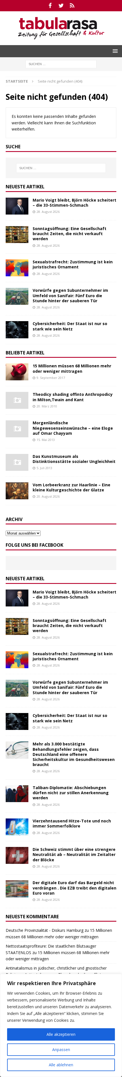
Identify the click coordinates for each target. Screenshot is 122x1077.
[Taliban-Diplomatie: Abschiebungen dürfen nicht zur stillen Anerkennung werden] (17, 793)
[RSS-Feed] (72, 5)
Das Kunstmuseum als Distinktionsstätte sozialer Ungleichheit (74, 459)
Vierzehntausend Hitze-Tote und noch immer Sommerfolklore (72, 823)
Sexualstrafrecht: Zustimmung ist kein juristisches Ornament (73, 264)
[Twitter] (61, 5)
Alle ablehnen (61, 1064)
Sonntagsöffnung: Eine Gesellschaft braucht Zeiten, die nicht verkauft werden (69, 233)
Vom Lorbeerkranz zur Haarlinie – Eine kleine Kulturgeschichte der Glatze (71, 487)
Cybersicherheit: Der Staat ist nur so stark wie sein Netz (70, 326)
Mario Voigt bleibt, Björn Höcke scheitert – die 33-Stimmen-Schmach (74, 202)
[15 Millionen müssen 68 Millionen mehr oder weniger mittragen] (17, 371)
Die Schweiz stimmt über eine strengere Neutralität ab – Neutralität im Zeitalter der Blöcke (74, 854)
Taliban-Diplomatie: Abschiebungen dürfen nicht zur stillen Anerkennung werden (71, 792)
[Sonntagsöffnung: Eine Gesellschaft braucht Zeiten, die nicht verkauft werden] (17, 234)
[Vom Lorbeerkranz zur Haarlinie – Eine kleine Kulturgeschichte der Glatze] (17, 490)
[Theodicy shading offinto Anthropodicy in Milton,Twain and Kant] (17, 400)
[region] (61, 1025)
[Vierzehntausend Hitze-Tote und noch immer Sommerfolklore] (17, 826)
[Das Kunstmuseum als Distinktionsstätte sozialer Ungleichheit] (17, 462)
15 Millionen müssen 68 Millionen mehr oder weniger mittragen (72, 368)
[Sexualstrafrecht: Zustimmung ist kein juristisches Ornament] (17, 267)
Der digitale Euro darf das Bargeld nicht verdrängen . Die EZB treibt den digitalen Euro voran (74, 887)
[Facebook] (50, 5)
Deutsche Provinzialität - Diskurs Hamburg (44, 930)
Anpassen (61, 1049)
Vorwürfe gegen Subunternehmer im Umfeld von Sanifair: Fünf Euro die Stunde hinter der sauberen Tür (70, 295)
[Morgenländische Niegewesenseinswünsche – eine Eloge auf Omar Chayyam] (17, 428)
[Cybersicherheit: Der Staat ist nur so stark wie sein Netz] (17, 329)
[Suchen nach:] (61, 63)
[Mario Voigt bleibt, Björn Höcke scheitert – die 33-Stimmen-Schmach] (17, 206)
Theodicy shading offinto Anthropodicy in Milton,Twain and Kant (73, 397)
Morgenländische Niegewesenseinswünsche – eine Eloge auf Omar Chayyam (73, 428)
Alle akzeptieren (61, 1034)
